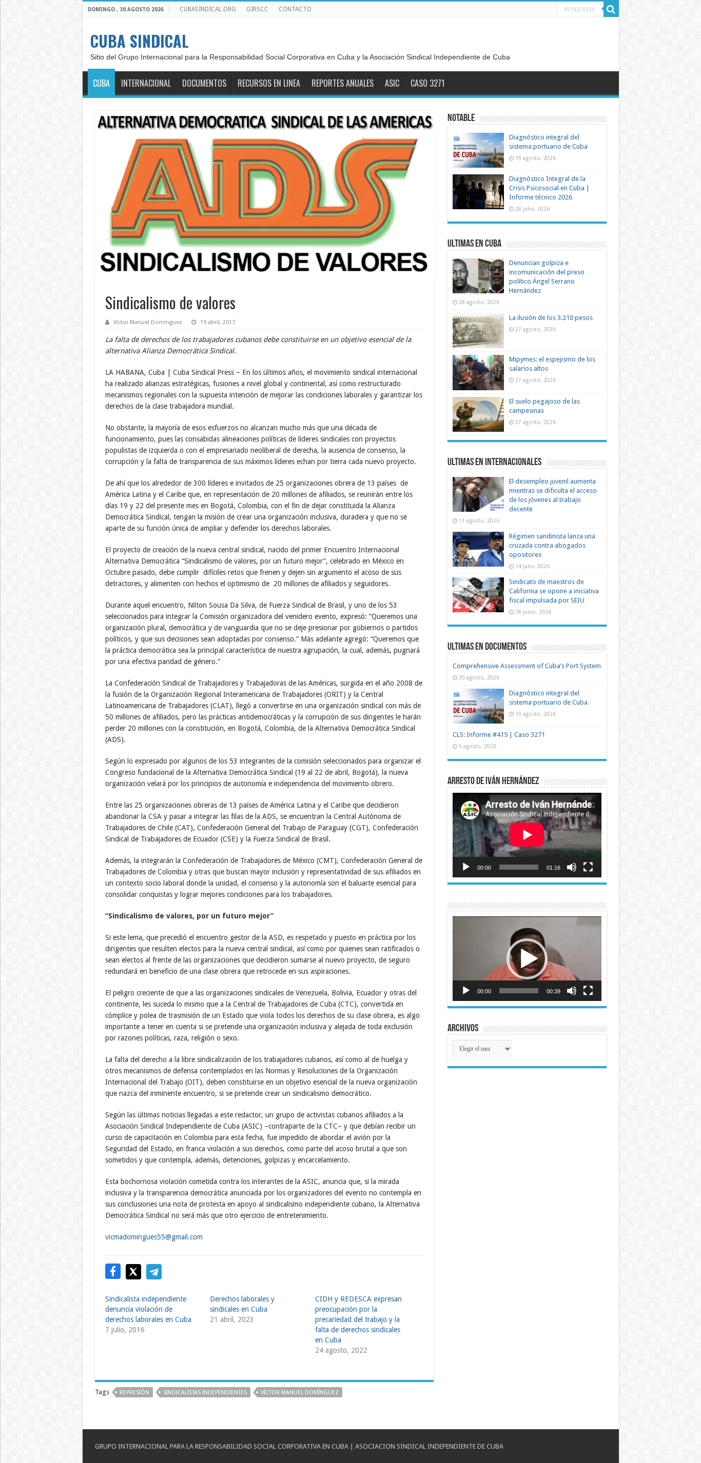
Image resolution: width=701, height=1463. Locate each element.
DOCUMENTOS (204, 83)
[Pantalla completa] (588, 867)
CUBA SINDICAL (139, 40)
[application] (527, 835)
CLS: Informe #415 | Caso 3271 (499, 734)
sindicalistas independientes (205, 1392)
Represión (134, 1392)
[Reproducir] (466, 867)
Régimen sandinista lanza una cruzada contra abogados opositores (552, 545)
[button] (527, 958)
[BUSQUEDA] (611, 9)
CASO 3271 (427, 83)
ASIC (392, 83)
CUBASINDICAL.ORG (208, 9)
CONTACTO (295, 9)
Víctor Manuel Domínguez (147, 322)
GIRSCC (257, 9)
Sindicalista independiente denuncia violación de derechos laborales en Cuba (148, 1309)
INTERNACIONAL (146, 83)
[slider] (518, 990)
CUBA (101, 83)
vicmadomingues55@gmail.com (154, 1237)
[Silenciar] (572, 867)
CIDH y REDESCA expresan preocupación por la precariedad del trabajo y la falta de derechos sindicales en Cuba (358, 1319)
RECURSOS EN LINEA (269, 83)
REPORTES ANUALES (342, 83)
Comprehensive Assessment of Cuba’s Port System (527, 666)
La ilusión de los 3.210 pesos (551, 318)
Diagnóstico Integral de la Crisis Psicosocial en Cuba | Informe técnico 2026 (549, 188)
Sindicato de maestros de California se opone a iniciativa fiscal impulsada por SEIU (554, 591)
